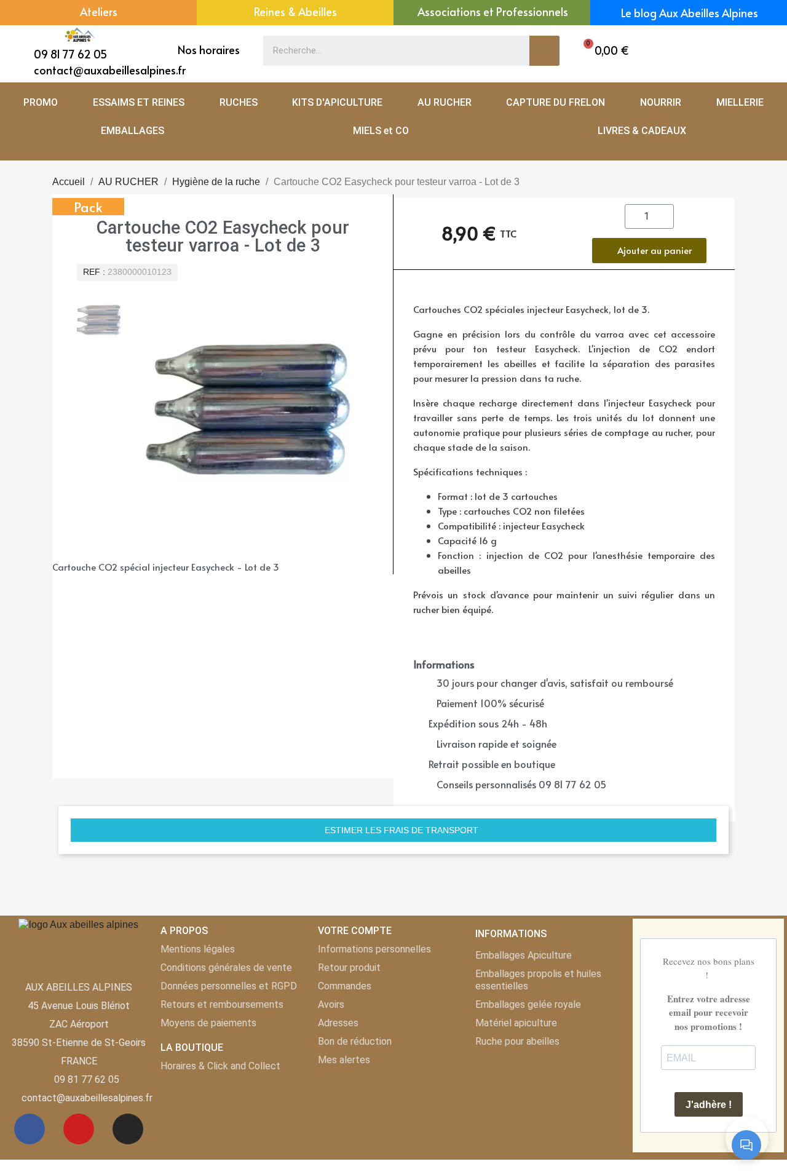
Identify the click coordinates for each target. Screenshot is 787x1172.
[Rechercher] (544, 51)
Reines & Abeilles (295, 11)
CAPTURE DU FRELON (555, 102)
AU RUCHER (444, 102)
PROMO (40, 102)
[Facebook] (29, 1129)
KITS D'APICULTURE (337, 102)
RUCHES (238, 102)
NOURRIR (660, 102)
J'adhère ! (709, 1104)
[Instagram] (128, 1129)
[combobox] (387, 51)
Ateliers (98, 11)
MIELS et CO (381, 131)
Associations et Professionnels (492, 11)
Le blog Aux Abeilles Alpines (689, 12)
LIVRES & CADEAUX (642, 131)
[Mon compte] (737, 51)
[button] (603, 50)
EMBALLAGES (132, 131)
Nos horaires (209, 49)
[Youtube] (78, 1129)
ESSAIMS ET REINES (138, 102)
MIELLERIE (740, 102)
